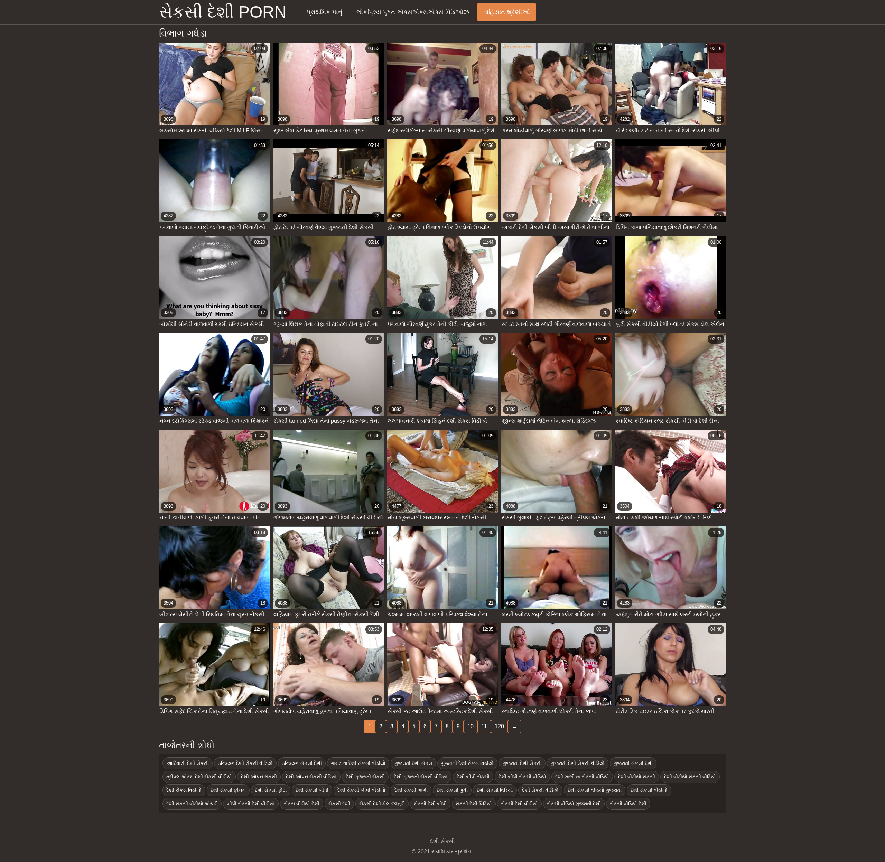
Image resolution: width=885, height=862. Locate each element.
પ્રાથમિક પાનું (324, 12)
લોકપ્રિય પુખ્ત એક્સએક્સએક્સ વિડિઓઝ (412, 12)
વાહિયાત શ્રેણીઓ (506, 12)
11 (484, 726)
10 (470, 726)
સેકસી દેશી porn (223, 12)
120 (499, 726)
